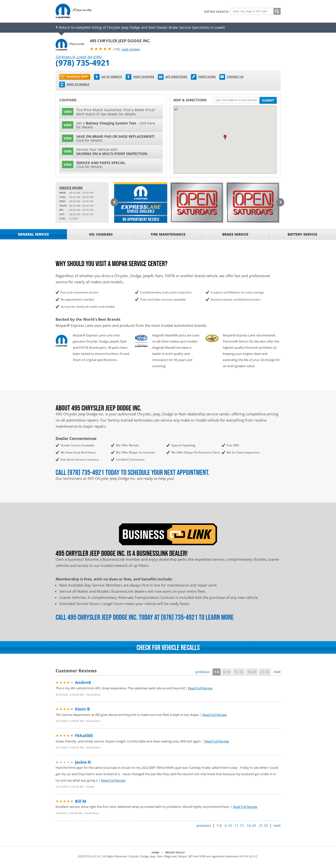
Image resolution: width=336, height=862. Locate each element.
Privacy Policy (175, 852)
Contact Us (235, 76)
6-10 (226, 671)
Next (280, 202)
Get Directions (176, 76)
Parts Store (207, 76)
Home (155, 852)
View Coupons (143, 76)
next (277, 671)
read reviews (131, 49)
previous (203, 671)
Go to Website (111, 76)
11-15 (238, 671)
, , (79, 57)
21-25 (264, 671)
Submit (268, 100)
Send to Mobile (78, 84)
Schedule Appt (77, 76)
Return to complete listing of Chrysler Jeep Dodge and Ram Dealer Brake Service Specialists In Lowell (142, 27)
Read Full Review (200, 688)
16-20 (251, 671)
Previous (114, 202)
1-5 (216, 671)
